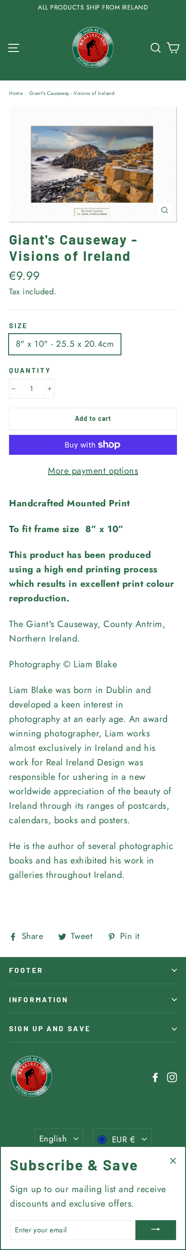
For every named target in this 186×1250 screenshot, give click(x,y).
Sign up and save (50, 1028)
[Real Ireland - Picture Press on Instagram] (172, 1076)
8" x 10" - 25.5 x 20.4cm (65, 344)
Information (39, 999)
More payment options (93, 470)
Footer (26, 970)
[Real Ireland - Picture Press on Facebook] (155, 1076)
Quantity (30, 370)
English (53, 1138)
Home (16, 93)
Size (18, 325)
